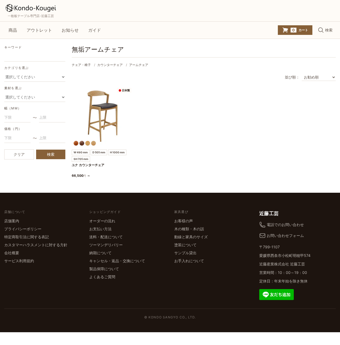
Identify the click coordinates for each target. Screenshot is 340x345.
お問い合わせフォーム (285, 235)
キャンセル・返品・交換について (117, 260)
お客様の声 (183, 221)
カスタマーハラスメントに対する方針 (35, 245)
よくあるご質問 (102, 276)
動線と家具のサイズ (191, 237)
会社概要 (11, 252)
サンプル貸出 (185, 252)
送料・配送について (106, 237)
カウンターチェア (110, 65)
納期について (100, 252)
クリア (19, 154)
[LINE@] (276, 294)
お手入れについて (189, 260)
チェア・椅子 (81, 65)
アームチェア (138, 65)
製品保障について (104, 268)
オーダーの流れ (102, 221)
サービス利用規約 (19, 260)
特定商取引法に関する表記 (26, 237)
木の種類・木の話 (189, 229)
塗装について (185, 245)
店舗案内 (11, 221)
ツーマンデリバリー (106, 245)
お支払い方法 (100, 229)
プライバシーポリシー (22, 229)
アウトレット (39, 30)
